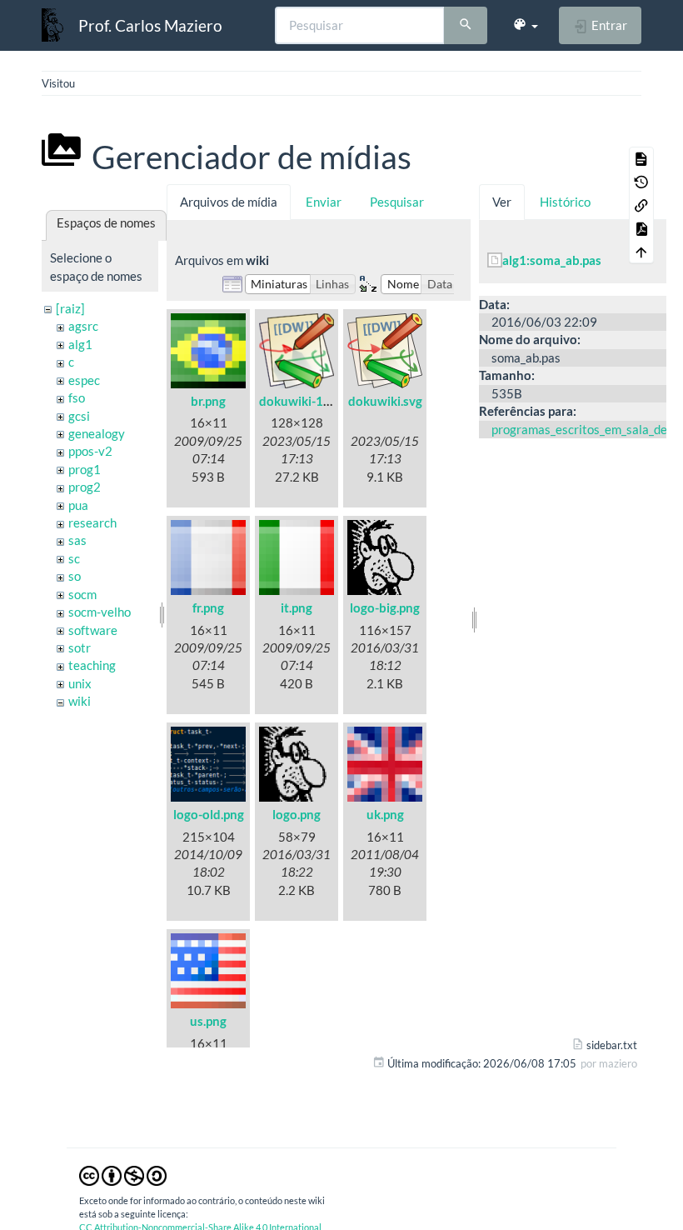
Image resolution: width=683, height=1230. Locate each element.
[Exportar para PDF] (641, 228)
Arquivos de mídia (228, 201)
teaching (92, 665)
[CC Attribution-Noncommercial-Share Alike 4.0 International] (123, 1174)
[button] (525, 25)
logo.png (296, 814)
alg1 (80, 344)
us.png (208, 1020)
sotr (79, 647)
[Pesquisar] (465, 26)
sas (77, 540)
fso (76, 397)
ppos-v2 (90, 450)
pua (78, 505)
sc (74, 558)
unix (80, 683)
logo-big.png (385, 607)
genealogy (96, 433)
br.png (208, 400)
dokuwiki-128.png (310, 400)
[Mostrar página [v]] (641, 158)
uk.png (385, 814)
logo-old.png (208, 814)
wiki (79, 700)
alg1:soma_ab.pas (551, 260)
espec (84, 380)
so (74, 575)
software (92, 630)
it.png (296, 607)
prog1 (84, 469)
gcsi (79, 415)
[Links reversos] (641, 205)
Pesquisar (397, 201)
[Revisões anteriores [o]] (641, 181)
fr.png (208, 607)
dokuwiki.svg (385, 400)
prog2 (84, 486)
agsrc (83, 325)
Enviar (324, 201)
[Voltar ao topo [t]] (641, 251)
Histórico (565, 201)
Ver (501, 201)
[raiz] (70, 308)
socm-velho (99, 611)
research (92, 522)
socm (82, 594)
